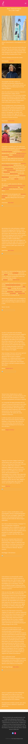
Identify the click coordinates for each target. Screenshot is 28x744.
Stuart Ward (10, 202)
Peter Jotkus (16, 667)
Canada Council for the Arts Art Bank (16, 185)
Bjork (24, 286)
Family (9, 288)
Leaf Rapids (15, 273)
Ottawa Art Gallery (8, 168)
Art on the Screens (11, 170)
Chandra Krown (9, 368)
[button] (25, 3)
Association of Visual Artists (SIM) (16, 156)
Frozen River (10, 291)
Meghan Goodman (10, 429)
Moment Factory (14, 173)
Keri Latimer (11, 250)
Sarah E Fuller (11, 120)
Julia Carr (8, 486)
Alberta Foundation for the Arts (10, 187)
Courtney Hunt (18, 291)
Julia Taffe (11, 61)
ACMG (3, 197)
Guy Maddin (13, 293)
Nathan (6, 274)
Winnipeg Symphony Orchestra (13, 284)
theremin (5, 279)
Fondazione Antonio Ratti (19, 155)
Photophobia (7, 172)
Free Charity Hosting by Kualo (17, 738)
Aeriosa (16, 178)
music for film (16, 279)
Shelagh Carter (21, 293)
